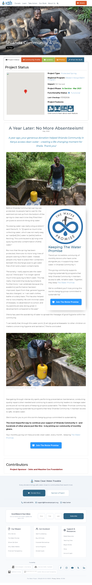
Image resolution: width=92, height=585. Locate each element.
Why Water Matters (14, 546)
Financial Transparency (15, 551)
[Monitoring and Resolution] (71, 109)
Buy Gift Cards (40, 538)
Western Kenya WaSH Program (66, 79)
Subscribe (73, 516)
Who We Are (12, 534)
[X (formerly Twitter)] (78, 568)
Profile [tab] (32, 60)
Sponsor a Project (58, 493)
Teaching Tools (68, 540)
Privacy (54, 578)
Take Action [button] (32, 3)
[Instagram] (66, 568)
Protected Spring (69, 73)
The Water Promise (66, 283)
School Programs (41, 546)
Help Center (67, 502)
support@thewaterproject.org (48, 502)
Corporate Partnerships (42, 542)
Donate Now (35, 493)
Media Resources (69, 536)
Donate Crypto (40, 551)
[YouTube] (72, 568)
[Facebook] (60, 568)
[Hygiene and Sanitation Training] (64, 109)
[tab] (12, 59)
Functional (75, 93)
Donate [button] (18, 3)
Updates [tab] (49, 60)
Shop (65, 549)
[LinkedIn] (84, 568)
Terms (58, 578)
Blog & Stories (68, 545)
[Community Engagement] (57, 109)
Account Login (68, 553)
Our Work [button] (42, 3)
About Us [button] (51, 3)
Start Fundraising (41, 534)
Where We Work (13, 542)
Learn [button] (24, 3)
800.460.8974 (28, 502)
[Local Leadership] (51, 109)
